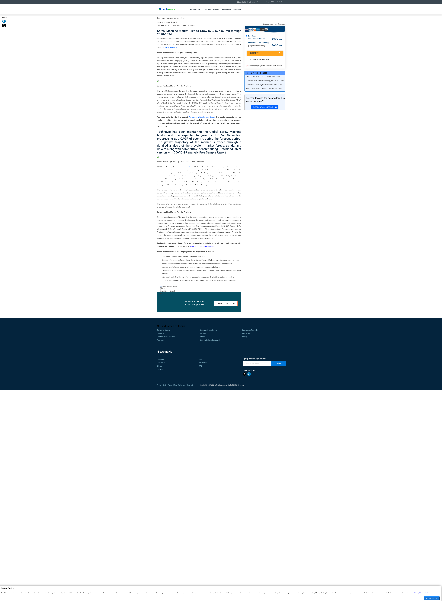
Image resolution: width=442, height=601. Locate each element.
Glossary (160, 366)
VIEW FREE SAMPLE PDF (259, 59)
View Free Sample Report (171, 47)
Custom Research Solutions (265, 107)
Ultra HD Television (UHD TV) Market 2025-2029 (263, 77)
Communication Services (166, 337)
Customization (225, 9)
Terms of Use (172, 385)
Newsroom (203, 363)
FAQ (272, 2)
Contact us (280, 2)
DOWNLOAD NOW (226, 303)
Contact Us (161, 363)
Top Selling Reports (211, 9)
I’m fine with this (431, 598)
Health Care (161, 333)
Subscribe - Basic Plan (257, 43)
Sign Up (278, 363)
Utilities (202, 337)
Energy (244, 337)
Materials (203, 333)
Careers (160, 369)
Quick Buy (254, 53)
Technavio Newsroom (166, 18)
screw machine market (183, 167)
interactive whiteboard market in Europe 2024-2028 (264, 88)
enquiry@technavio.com (247, 2)
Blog (267, 2)
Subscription (236, 9)
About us (260, 2)
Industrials (181, 18)
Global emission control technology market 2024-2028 (265, 81)
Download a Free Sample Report (202, 117)
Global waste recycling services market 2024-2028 (264, 85)
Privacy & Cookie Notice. (422, 593)
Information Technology (250, 330)
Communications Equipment (210, 340)
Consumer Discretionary (208, 330)
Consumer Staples (163, 330)
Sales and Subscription (186, 385)
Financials (160, 340)
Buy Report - (255, 37)
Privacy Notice (162, 385)
